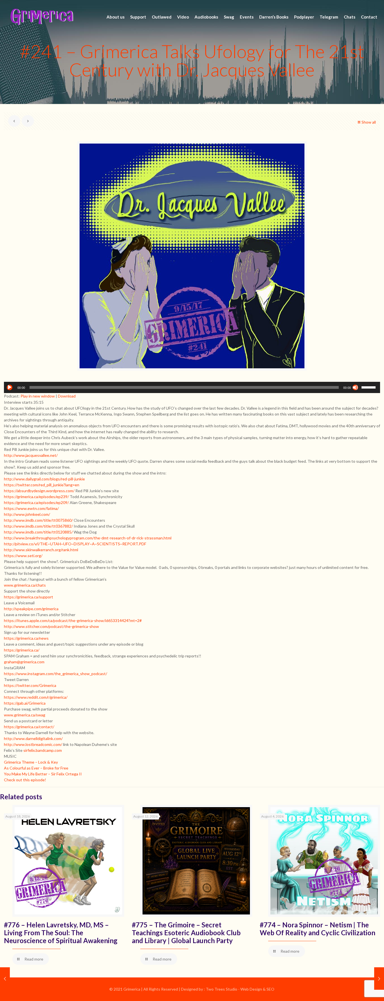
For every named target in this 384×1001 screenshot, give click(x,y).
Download (67, 396)
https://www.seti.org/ (23, 555)
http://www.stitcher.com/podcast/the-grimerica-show (51, 626)
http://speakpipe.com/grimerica (31, 608)
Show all (369, 122)
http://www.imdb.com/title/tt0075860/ (38, 520)
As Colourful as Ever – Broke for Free (36, 768)
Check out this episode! (25, 779)
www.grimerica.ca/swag (24, 714)
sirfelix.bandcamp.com (42, 750)
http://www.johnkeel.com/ (27, 514)
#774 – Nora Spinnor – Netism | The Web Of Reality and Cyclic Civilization (317, 929)
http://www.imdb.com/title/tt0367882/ (38, 526)
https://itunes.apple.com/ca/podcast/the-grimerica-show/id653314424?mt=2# (73, 620)
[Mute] (355, 387)
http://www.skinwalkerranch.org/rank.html (41, 549)
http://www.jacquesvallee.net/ (31, 455)
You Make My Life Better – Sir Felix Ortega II (43, 773)
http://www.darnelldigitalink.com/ (33, 738)
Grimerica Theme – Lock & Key (31, 762)
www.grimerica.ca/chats (25, 585)
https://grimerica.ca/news (26, 638)
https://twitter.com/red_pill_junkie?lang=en (41, 484)
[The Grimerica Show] (41, 17)
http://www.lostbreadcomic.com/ (33, 744)
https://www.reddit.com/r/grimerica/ (35, 697)
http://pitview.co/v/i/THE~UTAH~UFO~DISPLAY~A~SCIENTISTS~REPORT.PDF (75, 543)
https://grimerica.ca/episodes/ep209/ (36, 502)
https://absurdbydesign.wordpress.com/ (39, 490)
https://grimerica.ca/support (28, 596)
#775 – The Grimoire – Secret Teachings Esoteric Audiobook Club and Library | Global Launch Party (186, 933)
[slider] (369, 387)
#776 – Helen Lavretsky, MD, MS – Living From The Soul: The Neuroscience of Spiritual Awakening (61, 933)
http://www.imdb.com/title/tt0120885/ (38, 532)
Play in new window (38, 396)
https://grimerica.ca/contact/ (29, 726)
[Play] (9, 387)
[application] (192, 387)
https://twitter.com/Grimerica (30, 685)
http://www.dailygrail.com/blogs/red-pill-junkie (44, 478)
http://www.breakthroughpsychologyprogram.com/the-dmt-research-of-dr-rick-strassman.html (87, 537)
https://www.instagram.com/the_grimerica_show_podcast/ (55, 673)
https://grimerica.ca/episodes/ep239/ (36, 496)
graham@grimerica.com (24, 661)
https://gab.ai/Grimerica (25, 703)
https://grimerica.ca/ (21, 650)
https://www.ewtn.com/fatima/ (31, 508)
